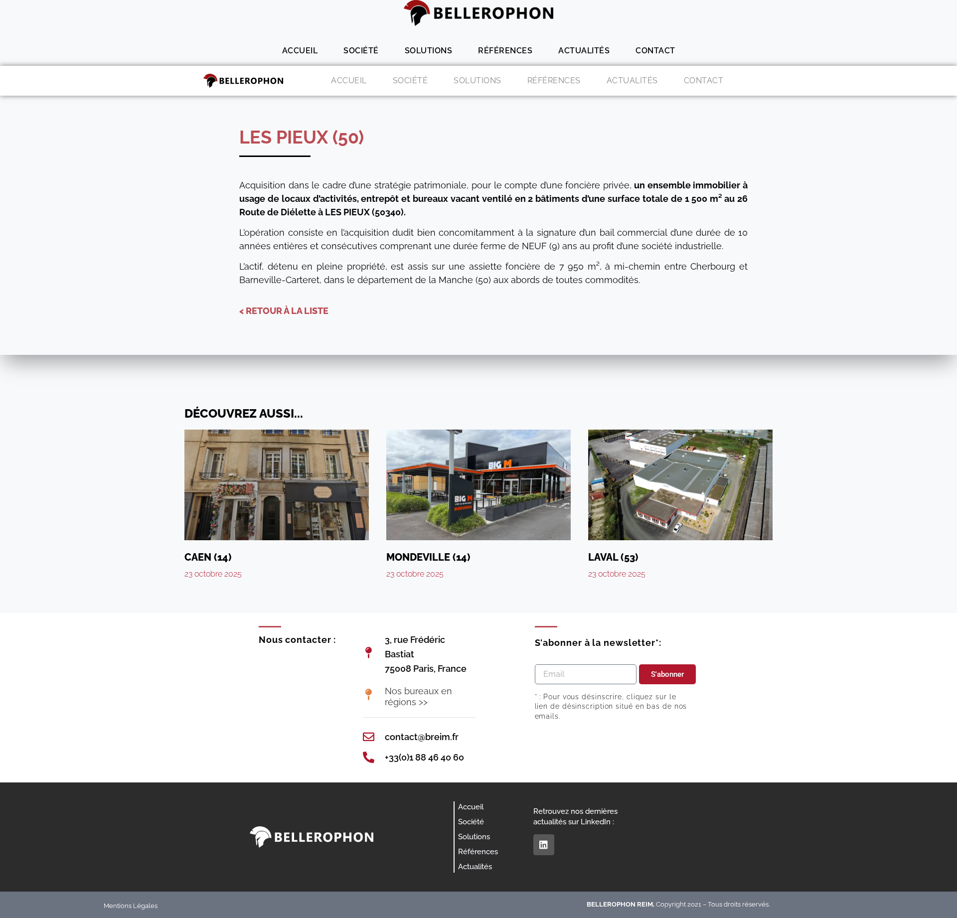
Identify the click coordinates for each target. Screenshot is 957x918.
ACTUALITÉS (584, 50)
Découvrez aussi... (243, 413)
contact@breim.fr (422, 737)
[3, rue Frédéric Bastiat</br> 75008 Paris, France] (368, 652)
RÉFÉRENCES (505, 50)
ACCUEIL (300, 50)
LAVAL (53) (613, 557)
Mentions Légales (131, 906)
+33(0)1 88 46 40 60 (424, 757)
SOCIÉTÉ (361, 50)
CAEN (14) (207, 557)
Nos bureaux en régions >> (418, 696)
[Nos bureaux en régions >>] (368, 694)
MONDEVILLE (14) (428, 557)
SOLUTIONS (429, 50)
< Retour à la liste (283, 311)
